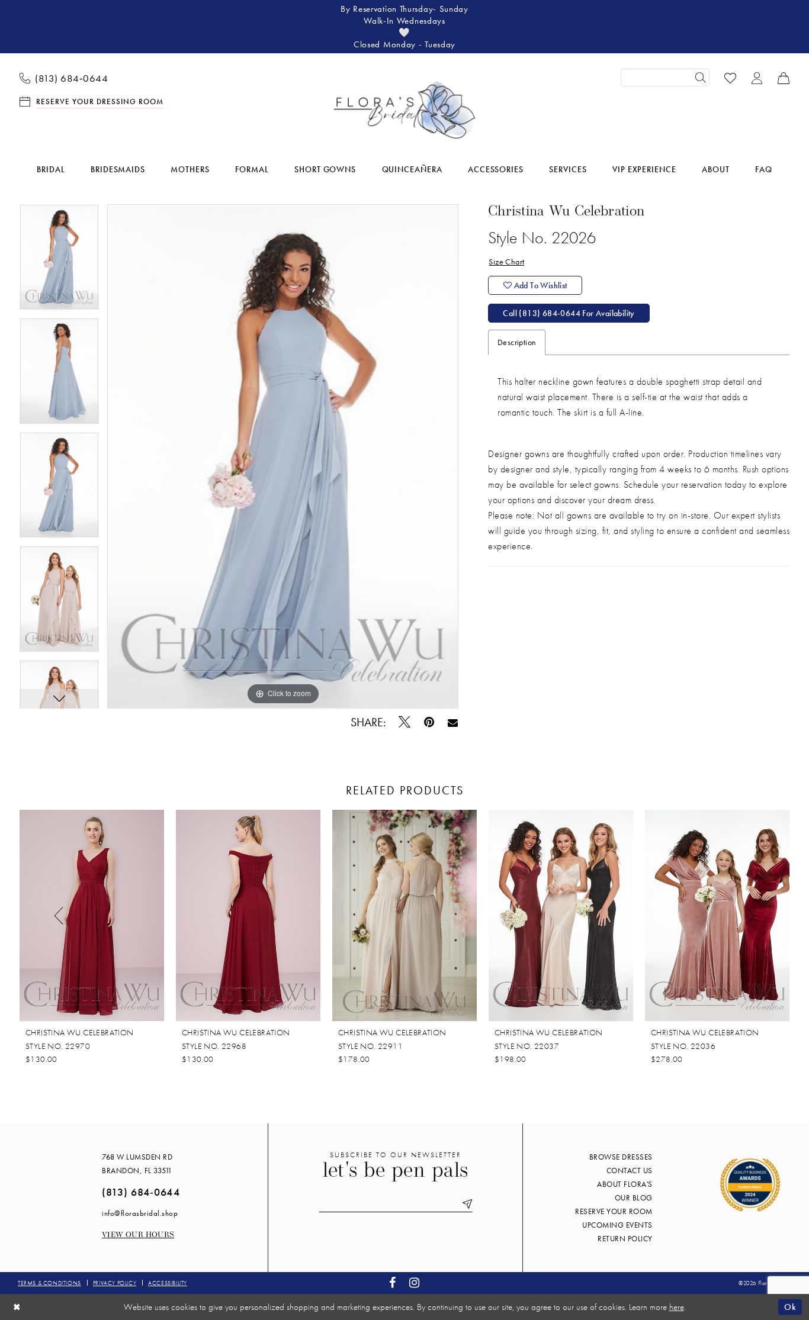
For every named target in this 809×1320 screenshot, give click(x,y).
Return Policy (625, 1239)
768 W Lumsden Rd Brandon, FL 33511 (137, 1164)
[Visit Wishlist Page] (730, 77)
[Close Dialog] (17, 1306)
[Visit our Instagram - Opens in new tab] (414, 1283)
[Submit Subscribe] (465, 1204)
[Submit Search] (701, 77)
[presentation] (92, 916)
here (676, 1307)
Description (516, 342)
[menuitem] (63, 77)
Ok (790, 1306)
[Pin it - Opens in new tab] (429, 722)
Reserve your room (614, 1211)
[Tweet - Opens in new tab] (405, 722)
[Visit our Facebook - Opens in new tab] (393, 1283)
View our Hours (138, 1235)
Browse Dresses (621, 1157)
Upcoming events (617, 1225)
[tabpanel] (59, 261)
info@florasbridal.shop (140, 1213)
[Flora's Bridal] (404, 110)
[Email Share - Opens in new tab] (452, 722)
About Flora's (625, 1184)
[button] (757, 77)
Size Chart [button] (506, 261)
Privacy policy (114, 1283)
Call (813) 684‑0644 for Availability (568, 313)
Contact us (629, 1171)
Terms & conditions (49, 1283)
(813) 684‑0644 (140, 1191)
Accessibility (167, 1283)
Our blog (634, 1198)
